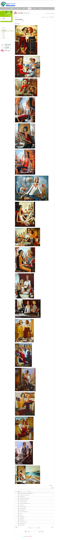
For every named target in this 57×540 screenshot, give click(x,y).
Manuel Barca (22, 516)
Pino (20, 513)
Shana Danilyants (19, 19)
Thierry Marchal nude (23, 508)
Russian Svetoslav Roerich (23, 511)
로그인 (47, 17)
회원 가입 (44, 17)
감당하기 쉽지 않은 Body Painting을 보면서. (26, 493)
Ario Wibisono (22, 496)
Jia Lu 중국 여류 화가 (23, 521)
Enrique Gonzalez (22, 523)
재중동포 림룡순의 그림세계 (24, 498)
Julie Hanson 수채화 (23, 506)
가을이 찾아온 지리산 (23, 501)
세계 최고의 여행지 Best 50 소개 (24, 503)
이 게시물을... (51, 485)
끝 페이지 (38, 527)
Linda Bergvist (22, 518)
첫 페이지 (29, 527)
